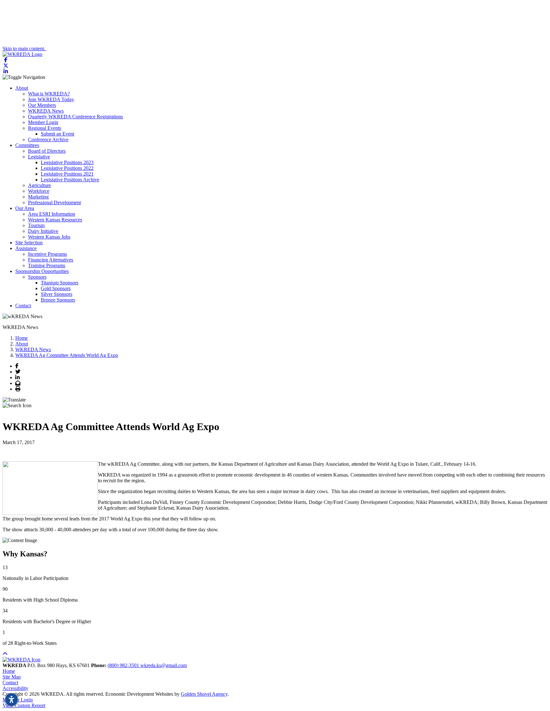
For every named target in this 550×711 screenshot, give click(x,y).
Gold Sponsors (56, 288)
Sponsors (37, 277)
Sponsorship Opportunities (42, 271)
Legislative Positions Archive (70, 179)
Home (9, 671)
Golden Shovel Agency (204, 694)
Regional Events (44, 128)
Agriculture (39, 185)
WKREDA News (46, 111)
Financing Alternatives (50, 259)
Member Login (43, 122)
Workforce (38, 191)
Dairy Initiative (43, 231)
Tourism (36, 225)
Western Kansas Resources (55, 219)
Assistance (26, 248)
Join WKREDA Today (51, 99)
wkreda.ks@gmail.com (163, 665)
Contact (23, 305)
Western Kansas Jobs (49, 237)
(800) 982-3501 (124, 665)
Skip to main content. (24, 48)
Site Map (12, 677)
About (21, 88)
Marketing (38, 196)
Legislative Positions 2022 (67, 168)
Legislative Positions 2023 (67, 162)
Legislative (39, 156)
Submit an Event (57, 133)
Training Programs (46, 265)
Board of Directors (47, 151)
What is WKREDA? (49, 93)
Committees (27, 145)
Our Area (24, 208)
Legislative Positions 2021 (67, 174)
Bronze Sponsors (58, 300)
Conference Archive (48, 139)
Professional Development (54, 202)
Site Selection (29, 242)
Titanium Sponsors (59, 282)
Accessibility (15, 688)
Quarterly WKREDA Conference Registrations (75, 116)
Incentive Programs (47, 254)
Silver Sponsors (56, 294)
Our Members (42, 105)
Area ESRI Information (51, 214)
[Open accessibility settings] (11, 699)
